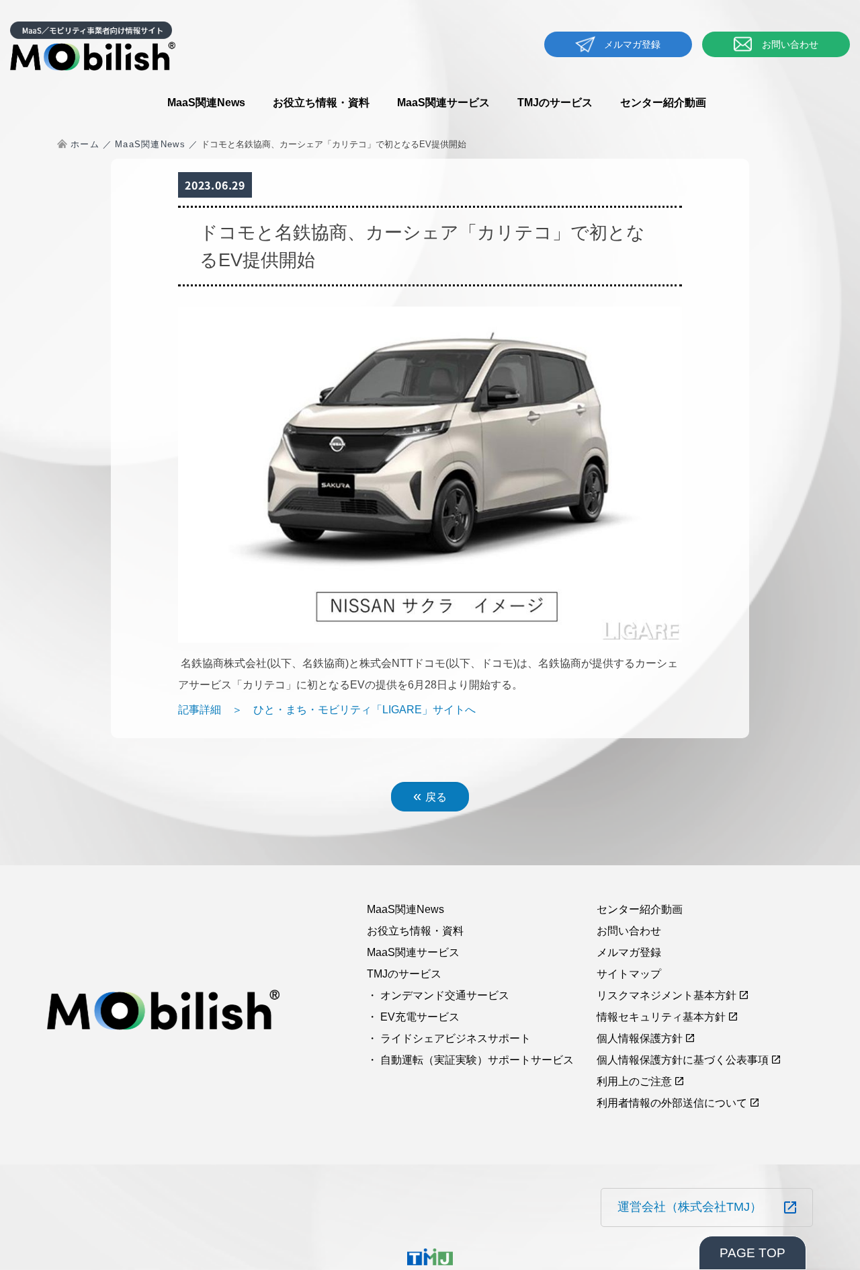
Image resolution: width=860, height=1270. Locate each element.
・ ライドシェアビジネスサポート (449, 1038)
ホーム (85, 144)
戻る (430, 795)
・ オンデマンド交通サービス (438, 995)
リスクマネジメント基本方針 (666, 995)
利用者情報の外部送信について (672, 1103)
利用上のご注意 (634, 1081)
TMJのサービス (555, 102)
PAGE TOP (752, 1253)
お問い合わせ (790, 44)
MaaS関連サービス (443, 102)
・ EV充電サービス (413, 1017)
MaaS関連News (206, 102)
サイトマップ (629, 974)
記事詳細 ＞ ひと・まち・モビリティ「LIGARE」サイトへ (327, 709)
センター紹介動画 (663, 102)
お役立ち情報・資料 (321, 102)
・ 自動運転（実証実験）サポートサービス (470, 1060)
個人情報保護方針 (640, 1038)
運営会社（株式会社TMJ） (689, 1207)
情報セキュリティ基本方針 (661, 1017)
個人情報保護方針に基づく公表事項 (683, 1060)
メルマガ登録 (632, 44)
